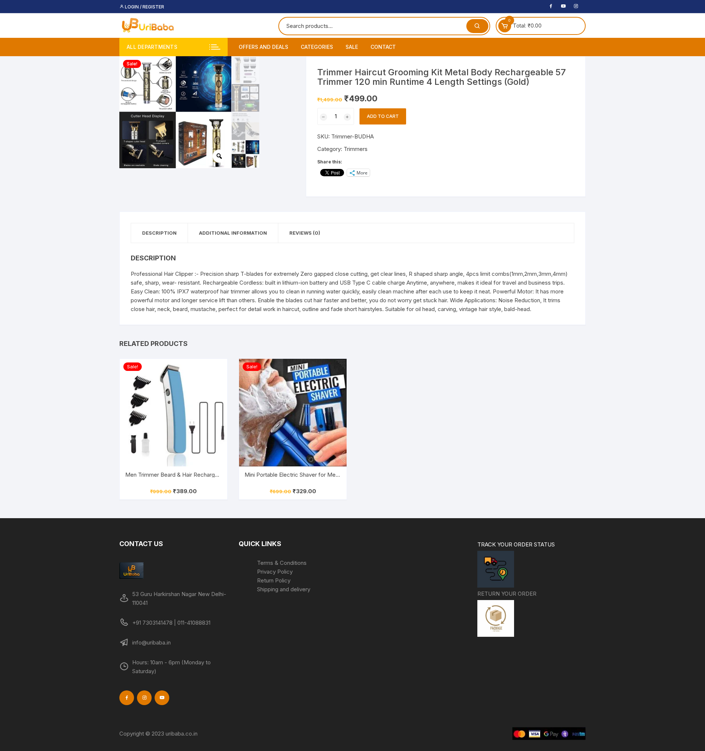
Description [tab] (159, 233)
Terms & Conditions (282, 562)
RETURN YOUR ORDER (506, 593)
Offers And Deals (263, 47)
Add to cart (383, 116)
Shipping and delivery (283, 589)
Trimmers (356, 148)
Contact (383, 47)
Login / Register (144, 7)
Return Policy (273, 580)
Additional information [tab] (233, 233)
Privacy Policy (275, 571)
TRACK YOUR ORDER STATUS (516, 544)
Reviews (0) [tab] (304, 233)
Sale (352, 47)
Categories (317, 47)
